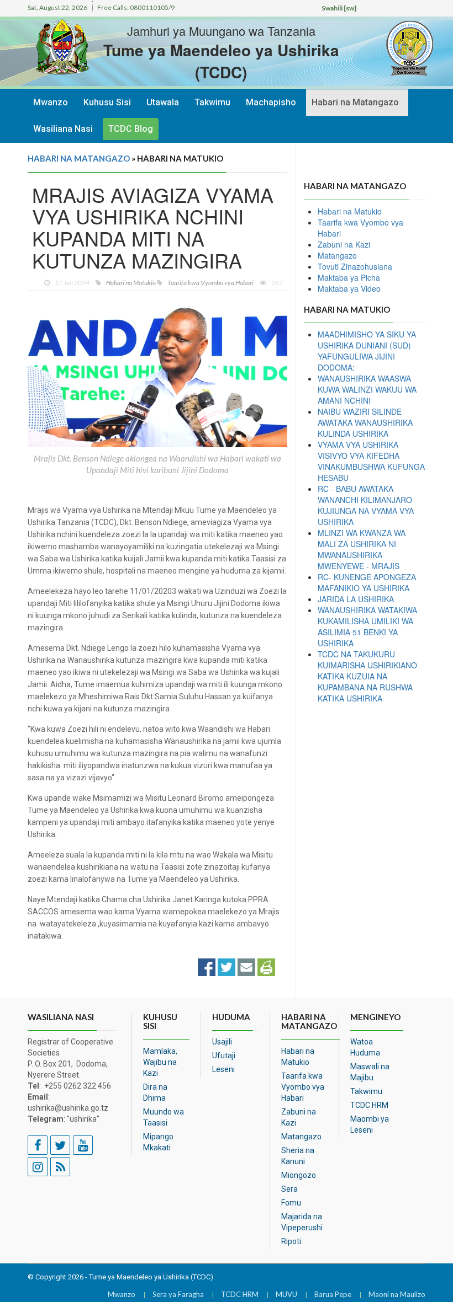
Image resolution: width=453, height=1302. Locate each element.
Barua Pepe (332, 1294)
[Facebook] (206, 965)
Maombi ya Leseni (369, 1124)
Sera (289, 1189)
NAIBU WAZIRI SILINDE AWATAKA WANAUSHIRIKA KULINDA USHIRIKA (365, 422)
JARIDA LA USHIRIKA (356, 598)
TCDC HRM (369, 1105)
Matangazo (337, 255)
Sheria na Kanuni (297, 1156)
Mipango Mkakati (158, 1142)
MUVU (286, 1294)
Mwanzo (50, 102)
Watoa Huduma (365, 1047)
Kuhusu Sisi (107, 102)
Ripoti (291, 1241)
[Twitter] (226, 965)
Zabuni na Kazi (344, 244)
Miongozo (298, 1175)
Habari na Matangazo (355, 102)
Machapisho (271, 102)
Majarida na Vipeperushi (302, 1222)
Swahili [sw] (339, 8)
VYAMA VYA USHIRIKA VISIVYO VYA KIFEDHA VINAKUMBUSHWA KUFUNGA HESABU (371, 461)
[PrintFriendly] (266, 965)
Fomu (291, 1202)
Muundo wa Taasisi (163, 1117)
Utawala (162, 102)
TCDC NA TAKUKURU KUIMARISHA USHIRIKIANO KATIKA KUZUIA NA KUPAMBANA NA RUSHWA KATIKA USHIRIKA (367, 676)
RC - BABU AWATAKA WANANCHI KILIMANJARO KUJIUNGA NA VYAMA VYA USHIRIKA (366, 505)
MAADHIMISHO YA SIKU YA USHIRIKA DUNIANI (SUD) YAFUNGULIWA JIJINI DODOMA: (367, 351)
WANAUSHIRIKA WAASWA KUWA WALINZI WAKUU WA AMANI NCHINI (367, 389)
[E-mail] (246, 965)
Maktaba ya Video (349, 288)
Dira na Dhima (155, 1092)
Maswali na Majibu (369, 1072)
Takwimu (212, 102)
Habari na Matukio (350, 211)
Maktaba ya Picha (349, 277)
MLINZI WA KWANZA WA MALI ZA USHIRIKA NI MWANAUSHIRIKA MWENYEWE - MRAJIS (361, 549)
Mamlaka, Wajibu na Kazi (160, 1062)
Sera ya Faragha (178, 1294)
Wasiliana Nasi (63, 129)
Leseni (223, 1069)
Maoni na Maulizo (396, 1294)
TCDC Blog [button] (130, 129)
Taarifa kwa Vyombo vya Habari (302, 1086)
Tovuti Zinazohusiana (355, 266)
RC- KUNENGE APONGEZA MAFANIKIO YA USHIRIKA (367, 582)
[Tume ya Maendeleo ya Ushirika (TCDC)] (392, 48)
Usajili (222, 1041)
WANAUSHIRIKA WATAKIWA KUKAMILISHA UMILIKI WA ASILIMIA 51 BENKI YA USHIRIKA (367, 626)
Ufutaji (223, 1055)
